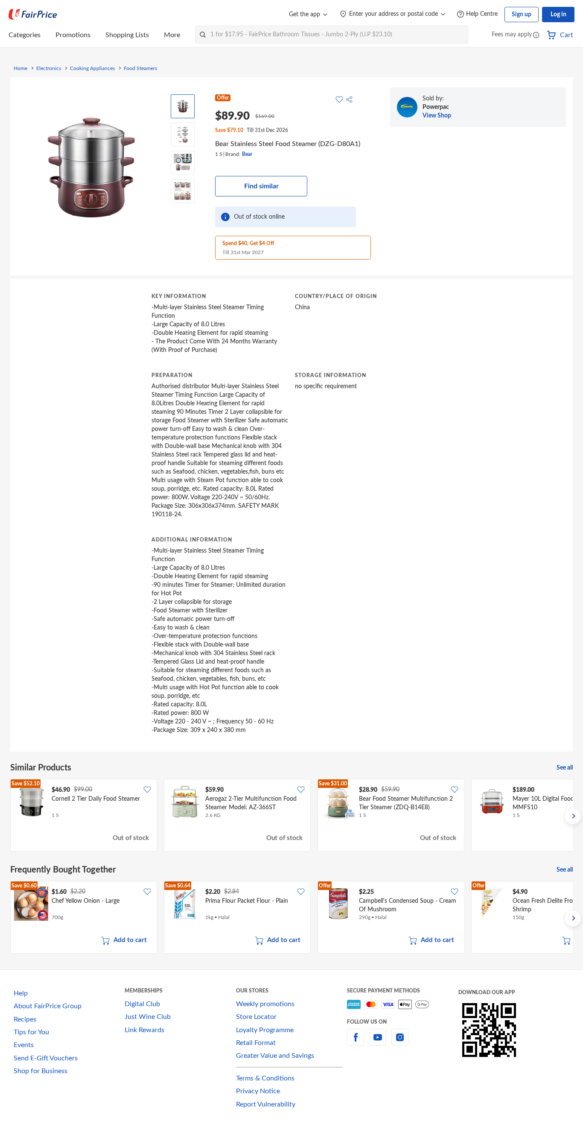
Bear (247, 154)
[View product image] (182, 106)
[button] (536, 36)
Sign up (521, 15)
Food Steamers (140, 68)
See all (565, 768)
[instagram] (399, 1042)
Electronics (48, 68)
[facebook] (355, 1042)
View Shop (437, 116)
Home (20, 68)
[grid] (291, 816)
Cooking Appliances (92, 68)
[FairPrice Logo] (33, 14)
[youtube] (377, 1042)
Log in (558, 15)
